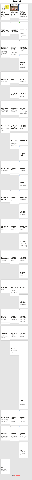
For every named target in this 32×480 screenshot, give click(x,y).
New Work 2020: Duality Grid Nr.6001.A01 (5, 417)
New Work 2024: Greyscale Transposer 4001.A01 (14, 108)
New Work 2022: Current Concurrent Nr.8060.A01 (5, 258)
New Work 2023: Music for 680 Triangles (5, 168)
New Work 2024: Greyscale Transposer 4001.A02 (4, 108)
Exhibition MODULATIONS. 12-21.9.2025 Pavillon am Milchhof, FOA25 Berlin (5, 30)
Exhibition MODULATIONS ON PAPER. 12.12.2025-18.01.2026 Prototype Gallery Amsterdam (23, 13)
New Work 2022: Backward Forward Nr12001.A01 (13, 258)
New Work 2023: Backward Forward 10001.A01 (13, 169)
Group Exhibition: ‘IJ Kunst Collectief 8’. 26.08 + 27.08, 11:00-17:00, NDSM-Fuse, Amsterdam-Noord (14, 127)
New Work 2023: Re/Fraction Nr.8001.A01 (22, 183)
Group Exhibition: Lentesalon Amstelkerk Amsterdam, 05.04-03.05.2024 (14, 94)
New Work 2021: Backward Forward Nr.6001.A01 (23, 317)
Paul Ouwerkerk (16, 1)
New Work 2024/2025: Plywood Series (23, 29)
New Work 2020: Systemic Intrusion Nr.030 (23, 333)
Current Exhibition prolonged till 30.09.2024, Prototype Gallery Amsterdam (14, 48)
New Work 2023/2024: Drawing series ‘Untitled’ (23, 108)
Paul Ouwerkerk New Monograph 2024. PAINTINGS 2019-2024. (5, 48)
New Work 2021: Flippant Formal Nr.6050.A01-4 (22, 272)
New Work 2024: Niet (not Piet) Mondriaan (23, 48)
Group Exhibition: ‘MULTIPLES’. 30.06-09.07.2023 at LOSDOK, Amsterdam (14, 140)
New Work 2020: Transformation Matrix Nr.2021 (14, 434)
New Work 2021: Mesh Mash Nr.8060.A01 (14, 317)
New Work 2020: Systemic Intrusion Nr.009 (23, 418)
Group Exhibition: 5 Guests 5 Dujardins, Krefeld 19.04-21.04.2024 (23, 63)
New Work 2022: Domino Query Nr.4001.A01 (13, 227)
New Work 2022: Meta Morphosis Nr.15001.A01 (23, 198)
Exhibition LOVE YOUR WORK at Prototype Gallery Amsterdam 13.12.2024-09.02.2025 (14, 30)
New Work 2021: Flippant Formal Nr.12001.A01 (3, 317)
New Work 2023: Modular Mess (22, 79)
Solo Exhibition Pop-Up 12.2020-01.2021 (5, 333)
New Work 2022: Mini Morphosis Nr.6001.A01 (23, 258)
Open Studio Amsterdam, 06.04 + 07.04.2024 (14, 79)
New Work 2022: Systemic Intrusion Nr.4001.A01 (23, 212)
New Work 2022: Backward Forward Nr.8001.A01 (13, 198)
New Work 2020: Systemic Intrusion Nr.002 (4, 467)
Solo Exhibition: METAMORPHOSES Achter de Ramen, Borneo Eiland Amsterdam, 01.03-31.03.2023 (23, 155)
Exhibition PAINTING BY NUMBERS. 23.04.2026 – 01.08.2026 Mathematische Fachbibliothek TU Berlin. (14, 13)
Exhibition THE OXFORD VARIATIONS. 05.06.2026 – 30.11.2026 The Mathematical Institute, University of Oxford (5, 13)
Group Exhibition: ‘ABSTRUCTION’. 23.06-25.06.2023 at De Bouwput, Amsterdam (23, 140)
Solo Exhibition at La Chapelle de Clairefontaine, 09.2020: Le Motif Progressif (23, 400)
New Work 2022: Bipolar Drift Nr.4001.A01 (23, 227)
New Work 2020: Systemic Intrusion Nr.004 (23, 434)
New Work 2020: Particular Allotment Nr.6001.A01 (14, 333)
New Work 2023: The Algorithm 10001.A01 (23, 126)
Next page (17, 475)
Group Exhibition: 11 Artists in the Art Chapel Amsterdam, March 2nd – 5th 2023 (4, 198)
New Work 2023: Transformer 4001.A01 (23, 168)
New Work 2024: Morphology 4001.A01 (4, 79)
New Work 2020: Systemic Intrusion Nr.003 (23, 450)
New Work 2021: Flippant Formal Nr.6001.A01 (22, 287)
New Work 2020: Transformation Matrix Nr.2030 (5, 434)
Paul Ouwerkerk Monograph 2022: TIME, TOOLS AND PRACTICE (14, 287)
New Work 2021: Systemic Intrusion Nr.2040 (4, 287)
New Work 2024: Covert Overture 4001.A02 (23, 93)
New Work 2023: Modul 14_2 (5, 126)
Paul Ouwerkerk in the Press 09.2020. (14, 348)
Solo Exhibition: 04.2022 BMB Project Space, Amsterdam (23, 241)
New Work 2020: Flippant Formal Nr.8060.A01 (13, 418)
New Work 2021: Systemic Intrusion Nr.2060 (23, 302)
